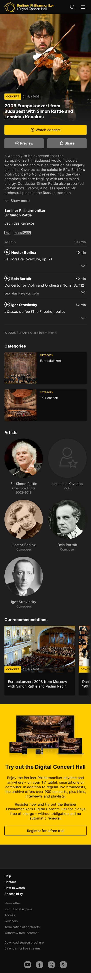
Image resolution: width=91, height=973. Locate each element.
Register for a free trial (45, 831)
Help (7, 876)
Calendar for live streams (22, 948)
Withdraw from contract (21, 933)
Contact (10, 882)
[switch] (83, 265)
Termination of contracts (22, 927)
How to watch (14, 888)
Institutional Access (18, 909)
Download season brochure (24, 942)
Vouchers (11, 921)
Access (9, 915)
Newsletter (12, 903)
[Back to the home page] (29, 7)
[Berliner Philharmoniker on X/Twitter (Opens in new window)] (51, 964)
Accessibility (13, 894)
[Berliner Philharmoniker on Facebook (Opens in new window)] (39, 964)
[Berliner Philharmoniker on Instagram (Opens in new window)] (63, 964)
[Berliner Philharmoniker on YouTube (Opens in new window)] (27, 964)
